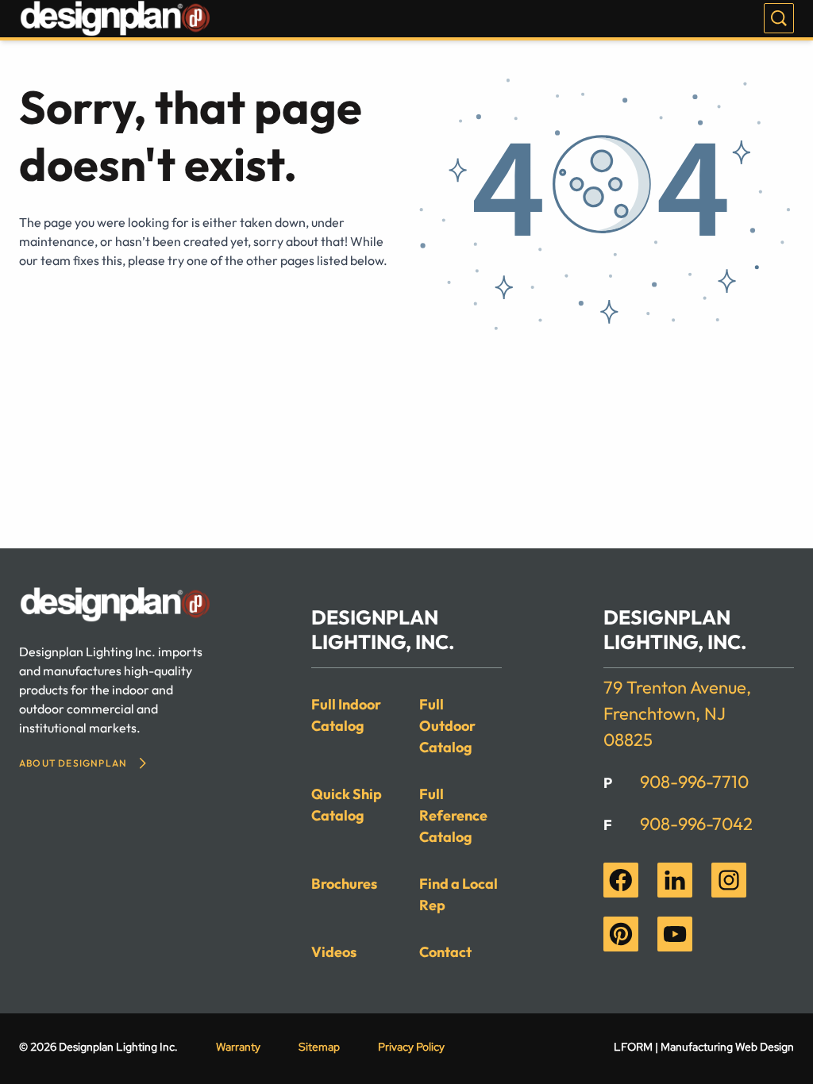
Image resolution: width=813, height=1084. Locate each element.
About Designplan (73, 763)
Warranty (238, 1047)
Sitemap (319, 1047)
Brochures (344, 884)
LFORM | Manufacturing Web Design (704, 1047)
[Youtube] (674, 934)
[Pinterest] (620, 934)
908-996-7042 (696, 824)
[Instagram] (728, 880)
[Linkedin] (674, 880)
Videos (333, 952)
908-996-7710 (694, 782)
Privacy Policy (411, 1047)
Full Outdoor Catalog (447, 725)
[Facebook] (620, 880)
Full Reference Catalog (453, 815)
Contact (445, 952)
